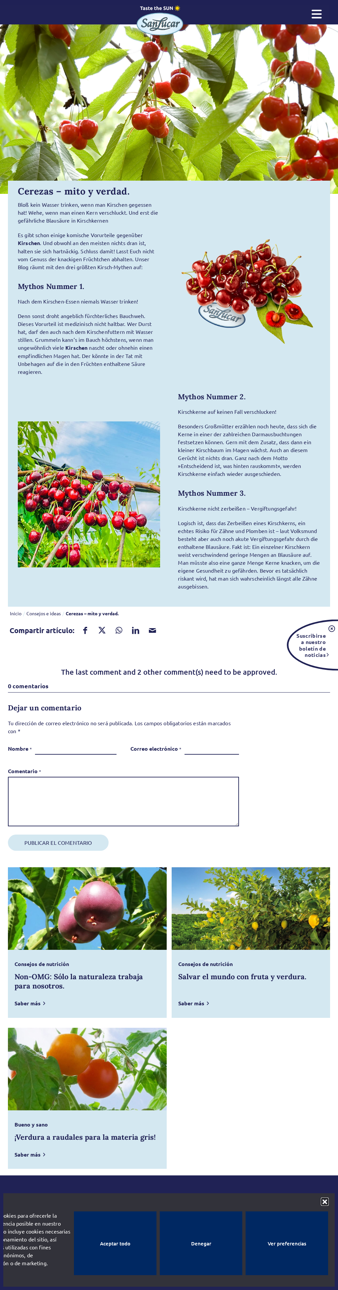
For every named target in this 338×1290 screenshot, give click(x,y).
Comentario (24, 771)
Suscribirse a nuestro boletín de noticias (311, 645)
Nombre (20, 748)
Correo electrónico (155, 748)
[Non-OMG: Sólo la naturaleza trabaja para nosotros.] (87, 908)
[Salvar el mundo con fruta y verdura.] (251, 908)
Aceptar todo (115, 1243)
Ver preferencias (287, 1243)
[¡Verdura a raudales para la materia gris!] (87, 1069)
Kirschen (29, 242)
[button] (324, 1201)
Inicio (15, 613)
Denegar (201, 1243)
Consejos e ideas (43, 613)
